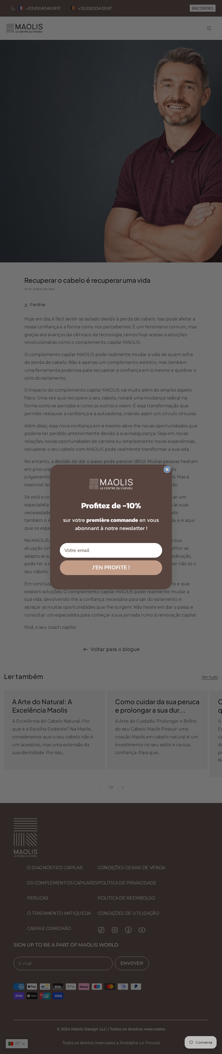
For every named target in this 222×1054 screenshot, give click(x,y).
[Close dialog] (167, 469)
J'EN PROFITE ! (111, 567)
